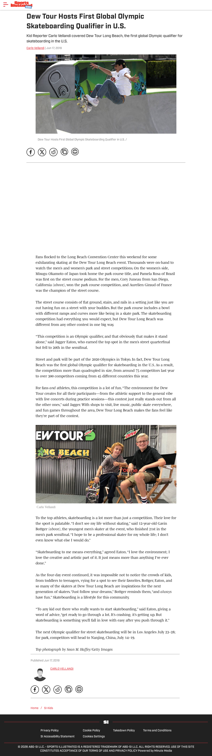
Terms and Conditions (157, 730)
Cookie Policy (91, 730)
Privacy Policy (50, 730)
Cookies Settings (94, 736)
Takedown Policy (124, 730)
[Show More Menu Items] (5, 4)
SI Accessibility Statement (58, 736)
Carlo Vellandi (35, 48)
